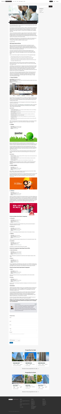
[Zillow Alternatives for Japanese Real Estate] (23, 14)
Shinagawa (33, 406)
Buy (13, 1)
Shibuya (33, 402)
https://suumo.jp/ (15, 128)
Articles (41, 11)
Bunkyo (32, 408)
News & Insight (21, 1)
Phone (10, 324)
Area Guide (41, 10)
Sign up (57, 1)
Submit (11, 342)
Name (11, 317)
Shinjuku (33, 404)
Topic (10, 328)
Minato (32, 400)
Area (17, 1)
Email (10, 321)
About (24, 1)
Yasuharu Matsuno (17, 304)
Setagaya (33, 407)
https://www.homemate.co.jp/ (17, 244)
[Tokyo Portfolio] (6, 1)
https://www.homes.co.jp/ (16, 169)
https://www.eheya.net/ (16, 222)
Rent (15, 1)
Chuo (32, 405)
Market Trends (41, 12)
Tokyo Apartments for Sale (24, 404)
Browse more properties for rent (29, 391)
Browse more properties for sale (29, 368)
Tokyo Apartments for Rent (24, 401)
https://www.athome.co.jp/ (17, 194)
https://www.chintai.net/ (16, 237)
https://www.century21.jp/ (16, 230)
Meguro (33, 403)
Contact (51, 1)
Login (54, 1)
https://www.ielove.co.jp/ (16, 273)
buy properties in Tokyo (29, 104)
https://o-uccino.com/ (16, 281)
